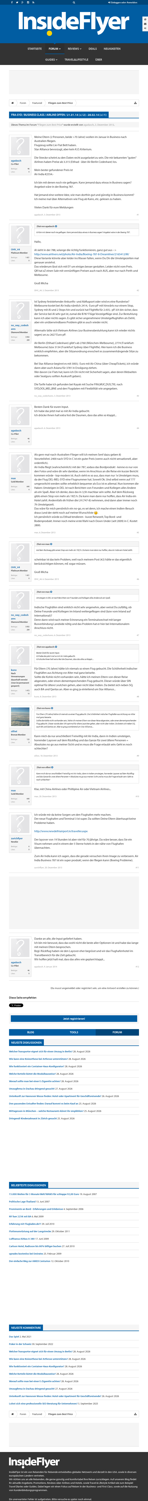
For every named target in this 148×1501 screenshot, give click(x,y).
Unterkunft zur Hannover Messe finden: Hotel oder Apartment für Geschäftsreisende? (55, 1096)
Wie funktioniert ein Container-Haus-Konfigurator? (37, 1066)
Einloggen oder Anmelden (123, 2)
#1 (138, 214)
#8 (138, 696)
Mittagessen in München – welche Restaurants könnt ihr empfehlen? (46, 1111)
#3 (138, 395)
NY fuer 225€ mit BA (20, 1216)
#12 (137, 966)
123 (28, 739)
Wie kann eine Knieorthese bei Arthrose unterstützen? (38, 1059)
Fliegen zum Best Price (50, 124)
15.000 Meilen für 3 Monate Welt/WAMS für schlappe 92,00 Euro (44, 1194)
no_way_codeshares (20, 327)
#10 (137, 796)
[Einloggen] (145, 28)
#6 (138, 579)
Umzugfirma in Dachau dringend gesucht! (32, 1088)
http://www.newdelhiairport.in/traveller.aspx (61, 831)
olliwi (14, 731)
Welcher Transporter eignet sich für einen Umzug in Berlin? (41, 1051)
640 (28, 486)
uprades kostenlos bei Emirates (26, 1253)
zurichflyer (17, 838)
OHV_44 (15, 249)
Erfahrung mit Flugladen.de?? (25, 1223)
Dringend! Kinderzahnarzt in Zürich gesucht (33, 1118)
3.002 (27, 337)
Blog (30, 1032)
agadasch (89, 124)
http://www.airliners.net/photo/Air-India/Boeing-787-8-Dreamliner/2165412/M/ (81, 254)
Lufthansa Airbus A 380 (22, 1238)
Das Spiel (14, 1336)
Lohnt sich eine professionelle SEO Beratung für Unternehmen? (43, 1403)
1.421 (27, 257)
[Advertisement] (74, 1151)
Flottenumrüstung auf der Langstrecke (30, 1231)
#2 (138, 290)
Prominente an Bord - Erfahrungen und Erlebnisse (36, 1209)
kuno (14, 670)
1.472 (27, 690)
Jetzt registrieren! (74, 1018)
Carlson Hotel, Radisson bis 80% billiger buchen (35, 1246)
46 (28, 169)
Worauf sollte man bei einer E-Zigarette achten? (35, 1081)
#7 (138, 635)
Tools (74, 1032)
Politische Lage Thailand (22, 1201)
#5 (138, 532)
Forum (117, 1032)
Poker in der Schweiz (20, 1344)
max (13, 478)
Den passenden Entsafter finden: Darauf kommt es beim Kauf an (44, 1103)
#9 (138, 755)
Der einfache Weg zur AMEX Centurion (30, 1261)
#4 (138, 428)
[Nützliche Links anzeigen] (135, 103)
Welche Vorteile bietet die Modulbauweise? (32, 1073)
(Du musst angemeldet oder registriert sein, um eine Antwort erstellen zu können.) (95, 988)
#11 (137, 867)
